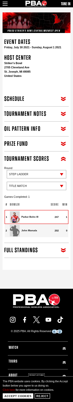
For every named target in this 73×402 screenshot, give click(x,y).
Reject (42, 396)
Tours (13, 361)
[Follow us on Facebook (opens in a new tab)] (24, 319)
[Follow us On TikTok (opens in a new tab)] (60, 319)
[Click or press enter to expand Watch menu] (52, 348)
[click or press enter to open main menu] (7, 3)
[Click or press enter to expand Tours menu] (52, 362)
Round (8, 168)
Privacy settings (36, 375)
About (13, 375)
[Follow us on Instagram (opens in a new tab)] (12, 319)
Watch (13, 348)
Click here (9, 389)
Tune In (65, 4)
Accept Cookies (18, 396)
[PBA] (36, 3)
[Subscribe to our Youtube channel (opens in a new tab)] (48, 319)
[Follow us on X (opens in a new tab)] (36, 319)
